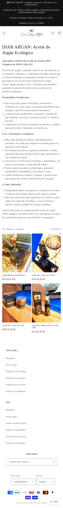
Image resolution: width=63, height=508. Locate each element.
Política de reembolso (16, 378)
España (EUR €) (21, 482)
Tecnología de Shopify (40, 503)
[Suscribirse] (54, 461)
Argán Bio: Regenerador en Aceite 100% (45, 326)
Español (42, 482)
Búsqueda (10, 358)
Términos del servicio (16, 385)
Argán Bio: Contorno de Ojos (43, 275)
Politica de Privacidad (16, 371)
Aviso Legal (11, 365)
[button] (3, 33)
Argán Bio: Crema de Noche (13, 325)
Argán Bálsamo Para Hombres (14, 275)
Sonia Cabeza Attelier (27, 503)
